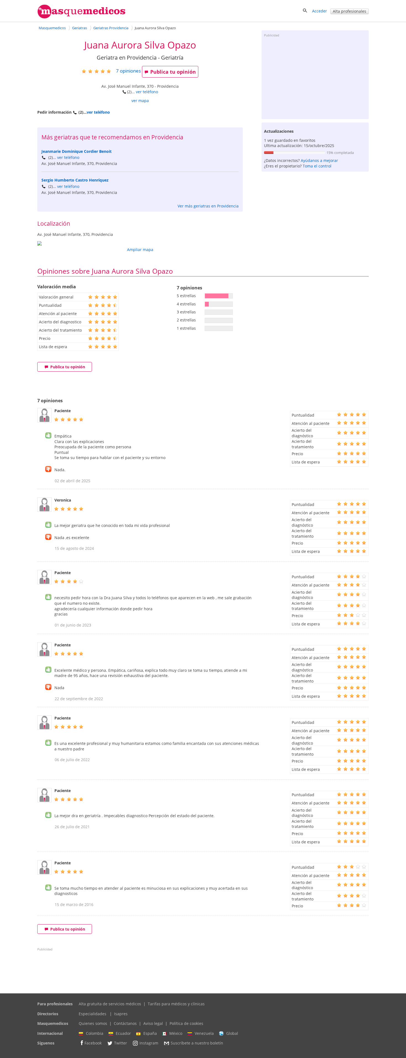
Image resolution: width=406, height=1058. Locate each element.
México (175, 1033)
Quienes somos (93, 1023)
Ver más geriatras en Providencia (208, 206)
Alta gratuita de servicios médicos (110, 1003)
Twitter (120, 1043)
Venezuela (204, 1033)
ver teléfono (147, 91)
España (150, 1033)
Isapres (121, 1013)
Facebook (93, 1043)
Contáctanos (125, 1023)
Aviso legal (153, 1023)
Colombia (94, 1033)
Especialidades (92, 1013)
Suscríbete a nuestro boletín (197, 1043)
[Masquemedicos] (81, 17)
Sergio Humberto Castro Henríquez (75, 180)
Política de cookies (186, 1023)
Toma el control (317, 166)
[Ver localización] (140, 243)
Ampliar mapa (140, 249)
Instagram (148, 1043)
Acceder (319, 11)
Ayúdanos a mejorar (319, 160)
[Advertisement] (315, 77)
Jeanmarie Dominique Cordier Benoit (76, 151)
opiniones (128, 71)
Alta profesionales (349, 11)
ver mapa (140, 100)
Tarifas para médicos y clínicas (176, 1003)
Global (232, 1033)
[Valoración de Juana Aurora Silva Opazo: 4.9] (98, 71)
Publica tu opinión (173, 71)
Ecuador (123, 1033)
